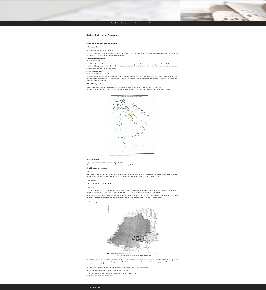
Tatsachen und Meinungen (119, 23)
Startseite (105, 23)
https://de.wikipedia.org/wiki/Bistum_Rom (99, 275)
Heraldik (133, 23)
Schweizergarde (152, 23)
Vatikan (142, 23)
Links (162, 23)
